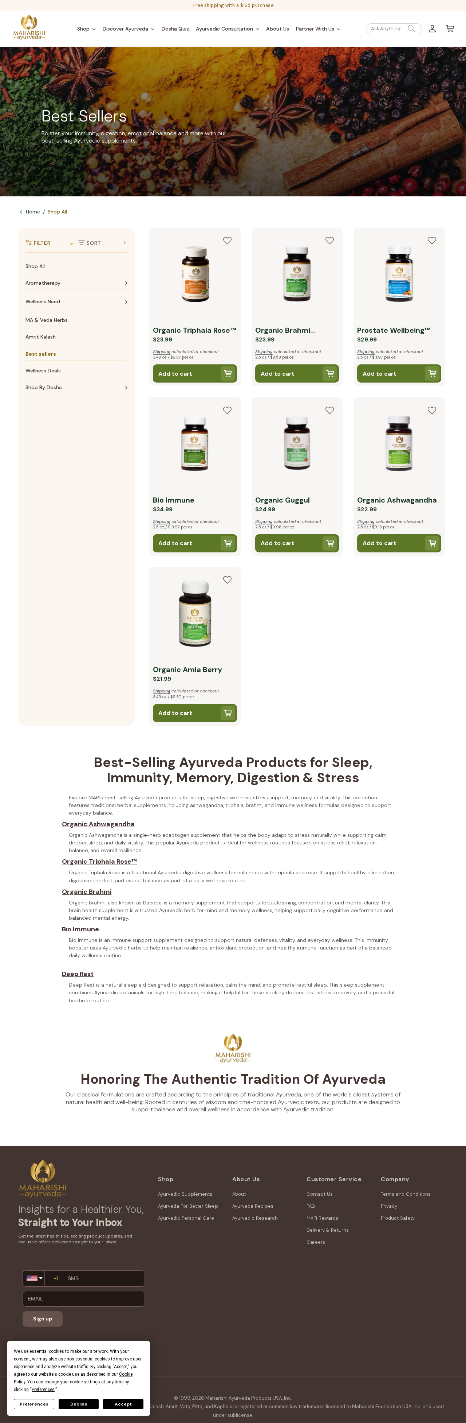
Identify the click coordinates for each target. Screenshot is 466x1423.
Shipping (161, 352)
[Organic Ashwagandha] (399, 444)
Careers (316, 1242)
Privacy (389, 1206)
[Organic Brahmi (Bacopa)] (297, 275)
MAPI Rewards (322, 1218)
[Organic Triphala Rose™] (195, 275)
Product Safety (398, 1218)
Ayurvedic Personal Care (186, 1218)
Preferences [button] (43, 1389)
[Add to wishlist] (227, 240)
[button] (86, 28)
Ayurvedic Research (255, 1218)
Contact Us (320, 1194)
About (239, 1194)
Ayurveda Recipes (252, 1206)
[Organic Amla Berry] (195, 614)
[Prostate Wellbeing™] (399, 275)
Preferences (34, 1404)
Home (33, 211)
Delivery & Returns (328, 1230)
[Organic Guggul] (297, 444)
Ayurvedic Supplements (185, 1194)
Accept (123, 1404)
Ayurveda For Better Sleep (188, 1206)
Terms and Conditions (406, 1194)
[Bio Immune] (195, 444)
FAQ (311, 1206)
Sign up (42, 1318)
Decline (78, 1404)
